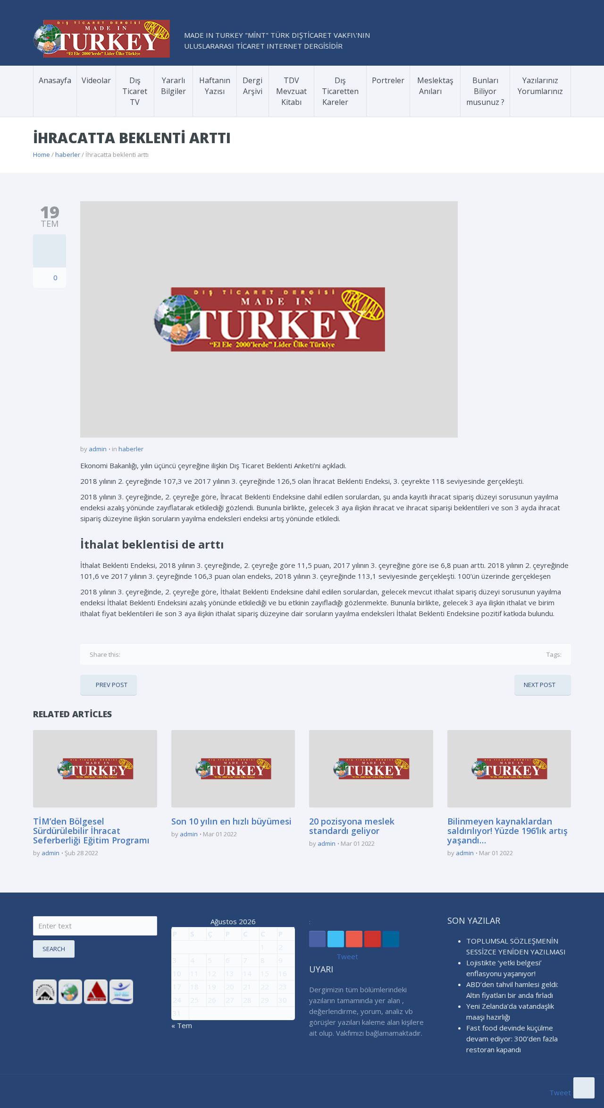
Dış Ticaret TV (134, 91)
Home (41, 154)
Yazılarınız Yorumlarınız (540, 85)
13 (230, 973)
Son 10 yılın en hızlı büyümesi (231, 821)
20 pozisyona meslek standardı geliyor (351, 826)
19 (212, 986)
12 (212, 973)
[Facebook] (129, 654)
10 (177, 973)
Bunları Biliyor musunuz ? (485, 91)
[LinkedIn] (391, 939)
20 (230, 986)
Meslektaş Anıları (435, 85)
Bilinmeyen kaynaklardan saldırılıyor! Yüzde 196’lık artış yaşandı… (507, 831)
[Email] (187, 654)
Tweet (347, 956)
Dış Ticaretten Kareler (340, 91)
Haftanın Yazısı (214, 85)
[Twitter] (143, 654)
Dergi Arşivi (252, 85)
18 (194, 986)
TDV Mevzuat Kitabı (291, 91)
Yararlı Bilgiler (173, 85)
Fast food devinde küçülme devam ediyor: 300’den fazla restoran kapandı (512, 1038)
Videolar (96, 80)
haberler (67, 154)
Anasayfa (55, 80)
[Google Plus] (158, 654)
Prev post (111, 684)
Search (53, 949)
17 (177, 986)
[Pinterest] (172, 654)
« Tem (181, 1025)
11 (194, 973)
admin (98, 449)
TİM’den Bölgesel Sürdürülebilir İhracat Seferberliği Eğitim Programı (91, 831)
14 (247, 973)
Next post (539, 684)
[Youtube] (372, 939)
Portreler (388, 80)
